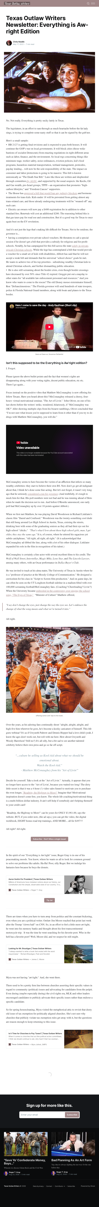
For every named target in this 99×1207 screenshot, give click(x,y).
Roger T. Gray (14, 1172)
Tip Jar (49, 900)
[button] (93, 3)
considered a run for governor (43, 493)
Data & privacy (38, 1186)
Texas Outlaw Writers (11, 1186)
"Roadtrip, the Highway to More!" (40, 792)
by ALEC (31, 181)
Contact (49, 1186)
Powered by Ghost (88, 1186)
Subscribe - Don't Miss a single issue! (49, 839)
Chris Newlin (19, 42)
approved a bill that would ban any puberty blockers (50, 193)
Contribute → (60, 1186)
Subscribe (71, 1186)
